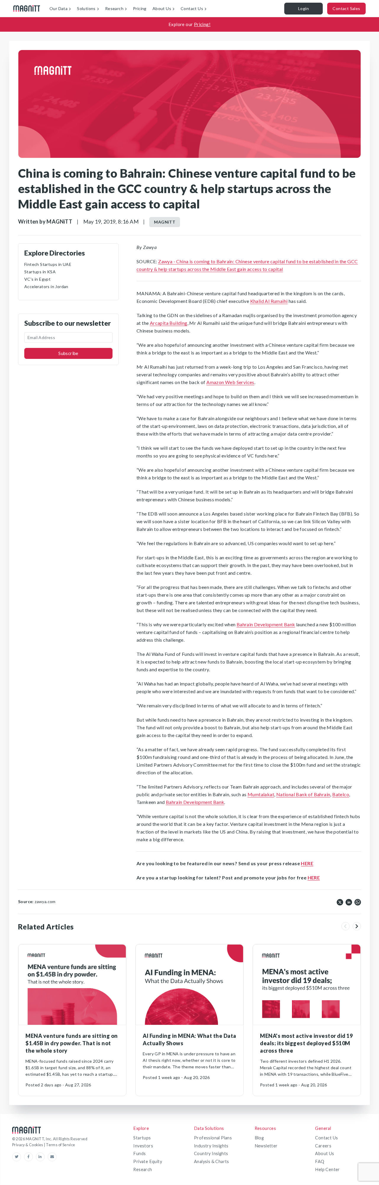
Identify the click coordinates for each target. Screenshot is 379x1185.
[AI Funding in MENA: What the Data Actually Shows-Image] (189, 984)
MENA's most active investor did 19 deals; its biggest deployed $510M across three (306, 1043)
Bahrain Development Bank (266, 624)
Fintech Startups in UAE (47, 264)
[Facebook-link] (30, 1156)
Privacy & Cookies (28, 1145)
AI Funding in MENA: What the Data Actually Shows (189, 1039)
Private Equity (147, 1161)
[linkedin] (349, 901)
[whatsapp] (357, 901)
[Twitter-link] (18, 1156)
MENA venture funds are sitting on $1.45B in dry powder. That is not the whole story (71, 1043)
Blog (259, 1137)
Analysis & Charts (211, 1161)
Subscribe (68, 353)
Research (142, 1169)
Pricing (140, 8)
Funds (139, 1153)
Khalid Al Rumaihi (269, 301)
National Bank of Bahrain (303, 794)
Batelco (340, 794)
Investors (143, 1145)
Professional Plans (213, 1137)
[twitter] (340, 901)
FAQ (319, 1161)
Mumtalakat (261, 794)
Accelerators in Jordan (46, 286)
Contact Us (326, 1137)
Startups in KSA (40, 271)
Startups (142, 1137)
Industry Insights (211, 1145)
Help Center (327, 1169)
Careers (323, 1145)
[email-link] (52, 1156)
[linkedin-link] (42, 1156)
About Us (324, 1153)
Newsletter (266, 1145)
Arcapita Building (168, 323)
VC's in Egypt (37, 279)
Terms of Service (60, 1145)
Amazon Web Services (230, 382)
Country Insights (211, 1153)
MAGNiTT (164, 221)
